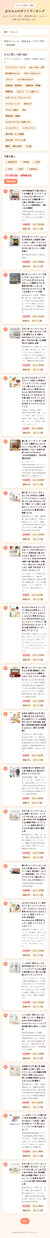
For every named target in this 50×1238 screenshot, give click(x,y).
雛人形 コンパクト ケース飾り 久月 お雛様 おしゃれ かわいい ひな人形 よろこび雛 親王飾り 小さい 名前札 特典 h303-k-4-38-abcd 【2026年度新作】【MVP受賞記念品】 (34, 449)
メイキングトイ (28, 128)
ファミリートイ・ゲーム (15, 67)
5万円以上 (33, 169)
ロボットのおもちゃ (32, 73)
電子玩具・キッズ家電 (15, 134)
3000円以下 (12, 162)
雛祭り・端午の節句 (14, 146)
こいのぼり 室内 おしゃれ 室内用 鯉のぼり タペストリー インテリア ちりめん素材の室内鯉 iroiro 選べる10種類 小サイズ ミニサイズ (34, 969)
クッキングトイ (12, 128)
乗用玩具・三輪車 (13, 116)
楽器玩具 (9, 92)
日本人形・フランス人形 (15, 140)
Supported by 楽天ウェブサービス (25, 1232)
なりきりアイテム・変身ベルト (18, 122)
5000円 (26, 162)
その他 (28, 146)
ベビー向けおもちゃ (25, 79)
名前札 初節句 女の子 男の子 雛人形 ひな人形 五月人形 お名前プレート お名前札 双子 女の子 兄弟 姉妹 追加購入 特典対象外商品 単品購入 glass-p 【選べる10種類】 (34, 722)
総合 (6, 32)
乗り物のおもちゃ (13, 73)
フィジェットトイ (13, 104)
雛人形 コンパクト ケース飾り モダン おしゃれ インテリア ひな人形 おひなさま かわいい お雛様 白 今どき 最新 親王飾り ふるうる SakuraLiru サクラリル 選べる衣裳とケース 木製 (34, 283)
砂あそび (27, 104)
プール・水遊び (12, 110)
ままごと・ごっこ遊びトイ (28, 92)
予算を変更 (10, 181)
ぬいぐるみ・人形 (37, 67)
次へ (25, 1221)
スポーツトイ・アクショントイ (18, 98)
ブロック (9, 79)
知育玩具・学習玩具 (14, 85)
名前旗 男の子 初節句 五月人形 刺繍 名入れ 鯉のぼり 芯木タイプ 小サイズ (33, 771)
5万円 (21, 169)
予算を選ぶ (9, 156)
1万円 (37, 162)
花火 (24, 110)
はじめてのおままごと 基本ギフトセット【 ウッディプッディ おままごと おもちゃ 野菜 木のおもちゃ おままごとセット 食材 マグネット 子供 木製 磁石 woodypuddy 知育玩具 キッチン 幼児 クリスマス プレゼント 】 (34, 914)
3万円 (10, 169)
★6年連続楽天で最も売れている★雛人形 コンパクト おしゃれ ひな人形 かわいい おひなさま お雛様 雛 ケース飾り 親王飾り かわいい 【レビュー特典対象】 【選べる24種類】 (34, 199)
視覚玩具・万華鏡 (33, 85)
